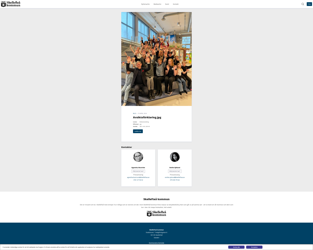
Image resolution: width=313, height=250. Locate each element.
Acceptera (254, 247)
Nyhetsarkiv (145, 4)
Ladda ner (137, 131)
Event (167, 4)
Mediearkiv (157, 4)
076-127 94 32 (138, 180)
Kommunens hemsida (156, 243)
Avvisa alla (236, 247)
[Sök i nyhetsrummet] (303, 4)
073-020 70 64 (174, 180)
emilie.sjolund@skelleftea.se (175, 177)
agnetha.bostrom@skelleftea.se (138, 177)
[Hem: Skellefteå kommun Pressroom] (10, 4)
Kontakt (176, 4)
